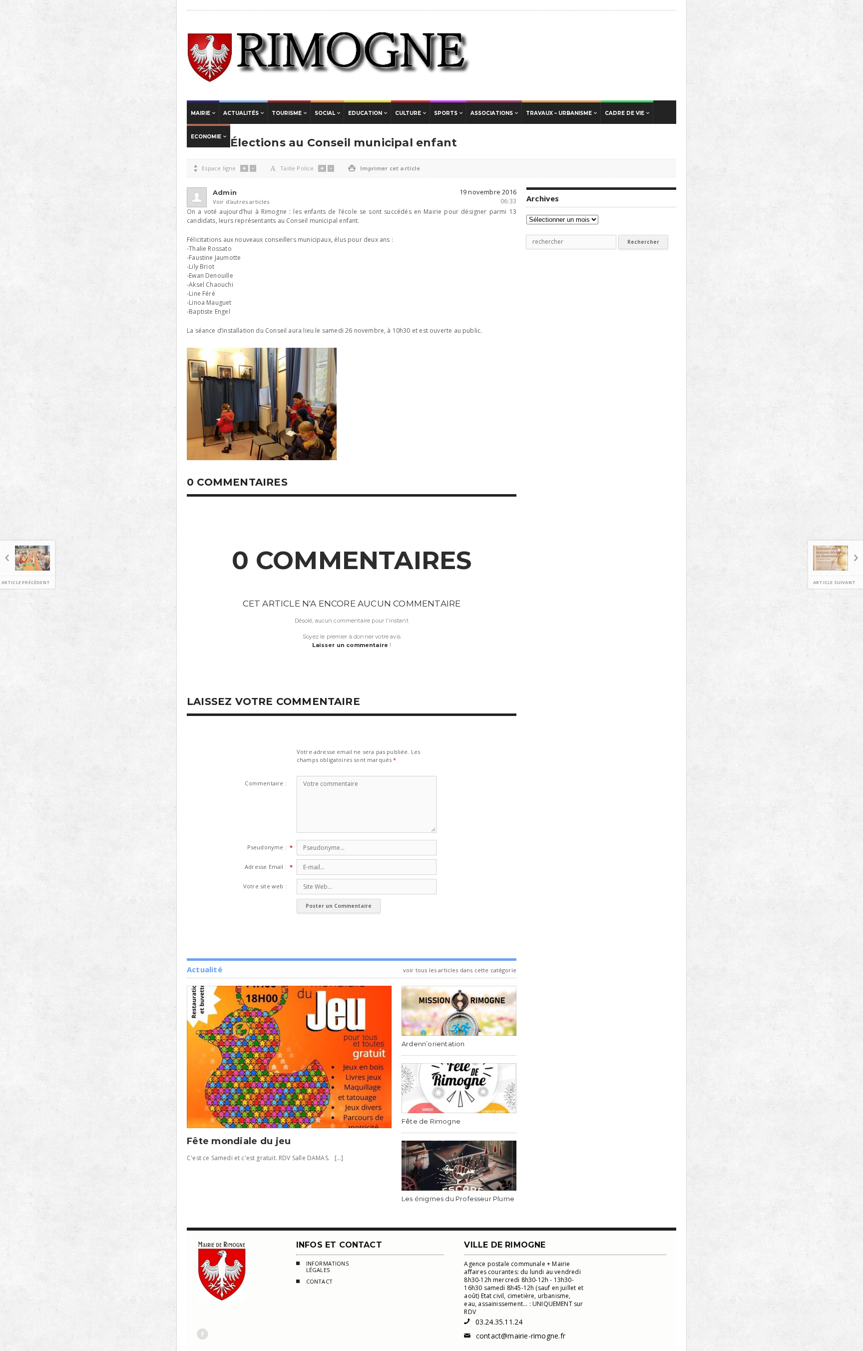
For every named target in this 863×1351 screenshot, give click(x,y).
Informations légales (327, 1267)
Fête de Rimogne (431, 1121)
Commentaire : (266, 783)
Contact (319, 1281)
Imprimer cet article (384, 168)
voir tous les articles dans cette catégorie (459, 970)
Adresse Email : (266, 866)
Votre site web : (265, 886)
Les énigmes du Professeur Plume (458, 1199)
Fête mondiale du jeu (239, 1141)
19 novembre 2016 (487, 191)
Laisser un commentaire (350, 645)
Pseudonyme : (267, 847)
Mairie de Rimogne (329, 55)
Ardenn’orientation (433, 1044)
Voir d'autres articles (229, 201)
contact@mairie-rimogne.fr (514, 1336)
